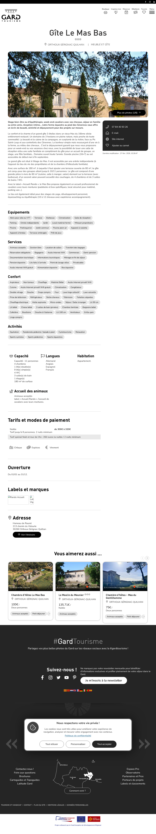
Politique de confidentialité (78, 735)
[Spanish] (90, 690)
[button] (143, 558)
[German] (81, 690)
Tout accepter (104, 744)
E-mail (115, 132)
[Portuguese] (87, 690)
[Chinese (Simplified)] (68, 690)
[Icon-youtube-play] (66, 677)
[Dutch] (71, 690)
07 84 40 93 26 (120, 126)
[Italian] (84, 690)
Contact (28, 805)
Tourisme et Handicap (11, 805)
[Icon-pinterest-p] (74, 677)
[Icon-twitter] (58, 677)
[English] (74, 690)
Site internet (118, 139)
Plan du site (39, 805)
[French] (78, 690)
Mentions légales (56, 805)
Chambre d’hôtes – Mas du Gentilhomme (121, 596)
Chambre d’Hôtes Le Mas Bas (28, 594)
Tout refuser (51, 744)
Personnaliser (78, 744)
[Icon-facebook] (42, 677)
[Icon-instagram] (50, 677)
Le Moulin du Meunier (71, 594)
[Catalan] (65, 690)
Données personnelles (77, 805)
